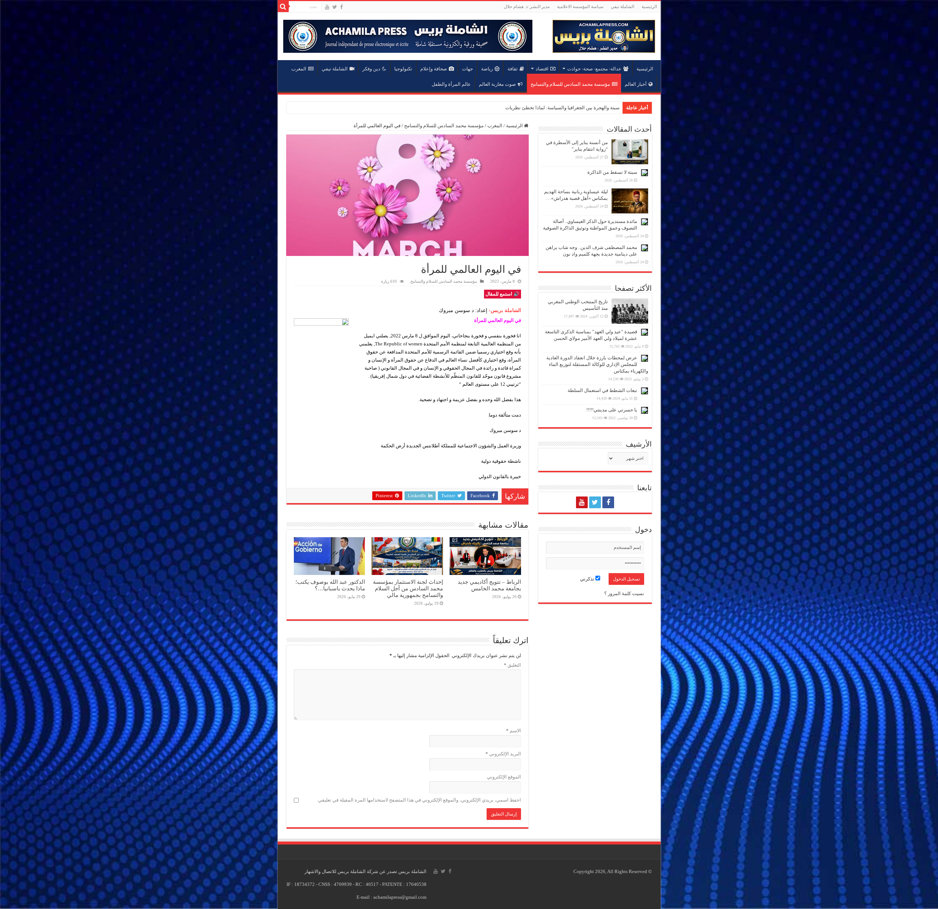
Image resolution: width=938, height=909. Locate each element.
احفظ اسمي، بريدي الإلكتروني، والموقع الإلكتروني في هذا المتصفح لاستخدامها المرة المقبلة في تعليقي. (419, 800)
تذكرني (587, 579)
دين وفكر (371, 69)
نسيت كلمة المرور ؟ (624, 593)
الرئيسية (649, 6)
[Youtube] (327, 7)
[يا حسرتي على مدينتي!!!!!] (644, 410)
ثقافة (512, 69)
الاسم (513, 730)
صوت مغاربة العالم (497, 84)
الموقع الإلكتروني (504, 777)
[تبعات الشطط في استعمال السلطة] (644, 391)
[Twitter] (335, 7)
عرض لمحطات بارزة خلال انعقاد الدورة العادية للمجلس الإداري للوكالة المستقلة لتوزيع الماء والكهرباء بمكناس (597, 364)
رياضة (487, 69)
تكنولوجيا (403, 69)
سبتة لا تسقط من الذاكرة (612, 172)
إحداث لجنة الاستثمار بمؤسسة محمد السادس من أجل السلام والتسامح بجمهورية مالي (408, 588)
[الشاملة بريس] (604, 34)
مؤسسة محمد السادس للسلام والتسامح (570, 84)
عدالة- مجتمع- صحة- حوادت (594, 69)
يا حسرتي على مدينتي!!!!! (611, 410)
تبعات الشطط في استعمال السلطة (602, 390)
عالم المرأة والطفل (451, 84)
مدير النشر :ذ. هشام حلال (527, 6)
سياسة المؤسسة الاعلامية (580, 6)
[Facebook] (341, 7)
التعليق (512, 665)
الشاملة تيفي (622, 6)
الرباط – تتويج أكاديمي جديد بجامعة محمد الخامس (570, 107)
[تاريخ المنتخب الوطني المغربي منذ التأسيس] (630, 310)
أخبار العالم (636, 84)
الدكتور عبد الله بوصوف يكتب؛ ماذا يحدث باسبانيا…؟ (330, 585)
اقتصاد (542, 69)
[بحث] (283, 6)
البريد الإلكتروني (503, 753)
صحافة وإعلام (433, 69)
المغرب (298, 69)
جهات (467, 69)
